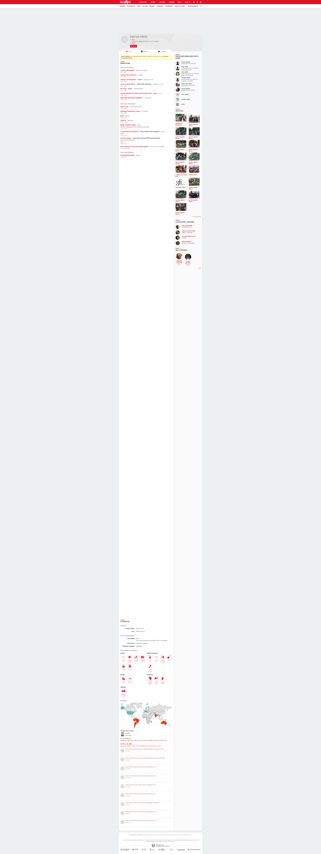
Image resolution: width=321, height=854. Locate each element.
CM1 (154, 785)
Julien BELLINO (188, 262)
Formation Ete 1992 (158, 749)
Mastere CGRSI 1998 (158, 758)
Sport (153, 2)
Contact (152, 840)
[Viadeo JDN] (171, 850)
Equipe (134, 840)
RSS (163, 840)
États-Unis (130, 740)
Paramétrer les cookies (188, 840)
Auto (179, 2)
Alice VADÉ (184, 72)
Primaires (152, 6)
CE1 (154, 794)
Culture (162, 2)
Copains (163, 51)
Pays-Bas (150, 740)
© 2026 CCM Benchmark (168, 841)
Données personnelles (177, 840)
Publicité (147, 840)
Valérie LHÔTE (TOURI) (188, 231)
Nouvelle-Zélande (152, 746)
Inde (137, 746)
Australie (129, 746)
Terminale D (156, 802)
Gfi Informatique (126, 138)
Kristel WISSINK (186, 241)
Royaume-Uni (163, 740)
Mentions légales (150, 841)
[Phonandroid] (194, 850)
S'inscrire (122, 6)
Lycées (139, 6)
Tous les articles (158, 840)
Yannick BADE (185, 88)
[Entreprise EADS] (178, 104)
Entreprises (168, 6)
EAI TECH (123, 89)
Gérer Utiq (196, 840)
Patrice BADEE (185, 62)
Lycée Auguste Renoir (128, 84)
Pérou (159, 746)
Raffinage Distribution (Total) (130, 111)
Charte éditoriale (140, 840)
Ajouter (134, 46)
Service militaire (179, 6)
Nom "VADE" (185, 94)
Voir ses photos (196, 216)
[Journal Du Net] (144, 850)
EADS (183, 104)
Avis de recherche (193, 6)
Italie (139, 740)
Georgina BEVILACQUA (188, 236)
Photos (145, 51)
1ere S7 (155, 820)
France (135, 740)
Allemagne (123, 740)
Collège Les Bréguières (128, 79)
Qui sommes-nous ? (127, 840)
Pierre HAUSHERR (187, 225)
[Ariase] (181, 849)
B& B (122, 116)
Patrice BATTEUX (186, 83)
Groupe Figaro (158, 841)
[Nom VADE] (178, 94)
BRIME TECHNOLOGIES (128, 125)
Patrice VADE (129, 749)
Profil (130, 51)
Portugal (156, 740)
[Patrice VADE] (124, 39)
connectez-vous (156, 56)
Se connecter (131, 6)
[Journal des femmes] (124, 850)
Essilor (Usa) (124, 106)
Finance (171, 2)
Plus (187, 2)
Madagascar (143, 746)
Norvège (144, 740)
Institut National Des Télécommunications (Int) (136, 93)
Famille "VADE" (185, 99)
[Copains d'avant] (162, 850)
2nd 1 (154, 811)
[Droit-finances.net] (152, 850)
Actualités (143, 2)
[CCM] (135, 850)
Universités (160, 6)
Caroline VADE (185, 77)
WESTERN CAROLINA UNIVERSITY (131, 98)
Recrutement (168, 840)
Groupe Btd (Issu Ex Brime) (129, 131)
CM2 (154, 767)
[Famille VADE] (178, 99)
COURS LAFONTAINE (127, 70)
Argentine (123, 746)
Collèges (144, 6)
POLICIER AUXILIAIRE (127, 155)
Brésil (133, 746)
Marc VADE (184, 66)
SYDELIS (123, 120)
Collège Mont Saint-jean (128, 75)
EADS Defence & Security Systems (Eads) (134, 146)
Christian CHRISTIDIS (179, 261)
